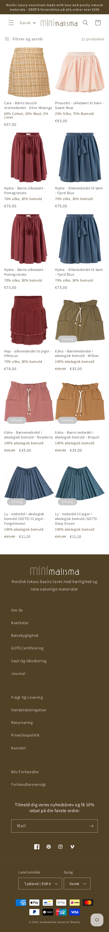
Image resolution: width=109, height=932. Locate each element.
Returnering (22, 722)
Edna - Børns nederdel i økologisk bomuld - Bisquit (77, 435)
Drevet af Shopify (68, 922)
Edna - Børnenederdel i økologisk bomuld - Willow (77, 353)
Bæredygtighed (25, 635)
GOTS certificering (27, 647)
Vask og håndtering (29, 660)
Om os (17, 610)
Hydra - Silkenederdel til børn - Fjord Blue (79, 190)
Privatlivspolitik (25, 735)
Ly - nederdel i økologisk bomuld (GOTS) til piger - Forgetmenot (25, 519)
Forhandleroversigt (28, 784)
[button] (11, 23)
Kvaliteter (20, 622)
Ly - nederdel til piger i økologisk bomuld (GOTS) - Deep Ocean (77, 519)
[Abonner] (91, 826)
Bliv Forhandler (25, 771)
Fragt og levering (27, 697)
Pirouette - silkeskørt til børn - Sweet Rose (79, 105)
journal (18, 673)
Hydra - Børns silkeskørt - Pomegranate (25, 190)
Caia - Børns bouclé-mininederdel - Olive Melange (28, 105)
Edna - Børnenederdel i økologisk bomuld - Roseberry (28, 435)
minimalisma (48, 922)
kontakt (18, 747)
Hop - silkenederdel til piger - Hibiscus (28, 353)
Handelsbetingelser (29, 709)
